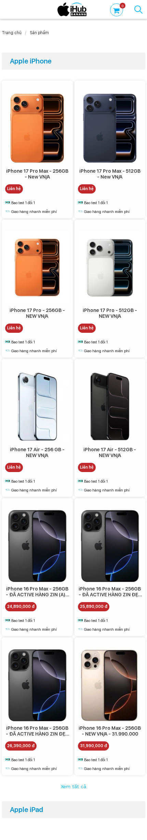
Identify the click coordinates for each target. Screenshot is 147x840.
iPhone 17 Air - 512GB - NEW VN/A (109, 452)
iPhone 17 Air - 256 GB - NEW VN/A (37, 452)
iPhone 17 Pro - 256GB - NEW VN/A (37, 313)
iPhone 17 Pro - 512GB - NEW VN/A (110, 313)
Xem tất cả (73, 786)
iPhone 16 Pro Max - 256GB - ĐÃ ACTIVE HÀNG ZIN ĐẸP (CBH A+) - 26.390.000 (37, 733)
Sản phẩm (39, 32)
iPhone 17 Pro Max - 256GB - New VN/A (37, 174)
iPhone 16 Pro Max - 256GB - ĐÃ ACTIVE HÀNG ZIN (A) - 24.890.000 (37, 594)
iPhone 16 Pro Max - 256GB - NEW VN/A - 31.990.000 (110, 731)
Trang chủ (12, 32)
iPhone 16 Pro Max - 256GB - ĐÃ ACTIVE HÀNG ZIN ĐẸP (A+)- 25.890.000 (110, 594)
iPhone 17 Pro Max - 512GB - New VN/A (110, 174)
